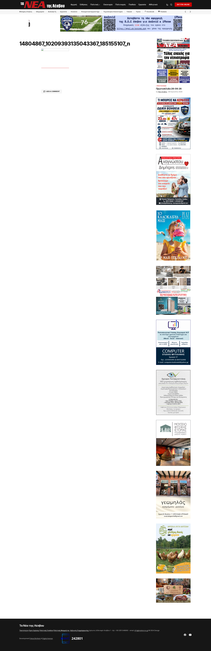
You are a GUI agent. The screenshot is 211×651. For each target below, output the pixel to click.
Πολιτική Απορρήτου (61, 630)
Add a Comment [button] (53, 91)
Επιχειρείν (40, 12)
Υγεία (138, 12)
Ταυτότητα (23, 630)
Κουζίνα (74, 12)
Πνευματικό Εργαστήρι (90, 12)
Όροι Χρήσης (34, 630)
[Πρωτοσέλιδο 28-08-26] (173, 60)
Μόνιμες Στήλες (25, 12)
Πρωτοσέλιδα (161, 86)
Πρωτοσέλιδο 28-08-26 (169, 88)
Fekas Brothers (35, 638)
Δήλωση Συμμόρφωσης (79, 630)
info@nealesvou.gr (141, 630)
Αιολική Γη (52, 12)
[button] (167, 5)
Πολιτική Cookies (46, 630)
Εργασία (63, 12)
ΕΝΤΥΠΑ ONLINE (183, 4)
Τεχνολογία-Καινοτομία (113, 12)
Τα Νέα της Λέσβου (31, 625)
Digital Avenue (47, 638)
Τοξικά (129, 12)
